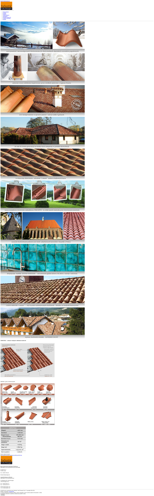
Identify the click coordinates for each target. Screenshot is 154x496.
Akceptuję (2, 494)
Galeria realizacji (6, 15)
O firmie (4, 12)
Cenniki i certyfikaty (7, 18)
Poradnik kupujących (7, 17)
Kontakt (4, 19)
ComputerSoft (11, 491)
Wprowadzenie (6, 11)
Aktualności (5, 16)
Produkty (4, 14)
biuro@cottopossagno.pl (5, 1)
